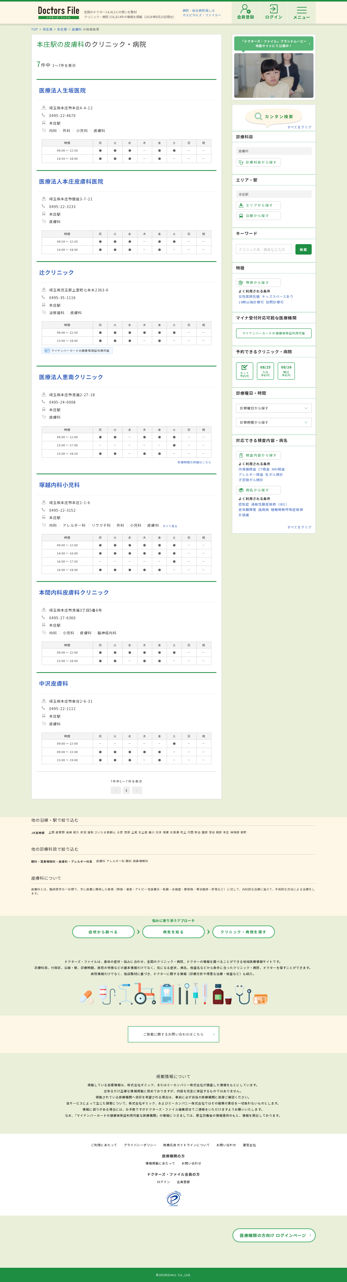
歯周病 (263, 509)
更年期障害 (247, 509)
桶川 (152, 832)
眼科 (129, 861)
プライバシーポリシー (140, 1145)
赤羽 (83, 832)
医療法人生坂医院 (62, 90)
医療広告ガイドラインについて (186, 1145)
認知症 (244, 504)
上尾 (134, 832)
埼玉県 (48, 29)
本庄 (226, 832)
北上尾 (143, 832)
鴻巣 (166, 832)
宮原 (127, 832)
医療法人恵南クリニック (71, 377)
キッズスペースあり (277, 296)
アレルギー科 (115, 861)
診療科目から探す (261, 162)
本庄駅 (62, 29)
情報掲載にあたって (160, 1163)
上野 (52, 832)
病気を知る (173, 931)
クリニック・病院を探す (243, 931)
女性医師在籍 (249, 296)
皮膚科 (77, 29)
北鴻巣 (174, 832)
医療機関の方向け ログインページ (273, 1235)
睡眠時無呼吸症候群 (287, 509)
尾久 (76, 832)
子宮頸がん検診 (251, 479)
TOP (34, 29)
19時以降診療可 (251, 302)
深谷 (212, 832)
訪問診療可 (275, 302)
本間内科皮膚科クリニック (74, 592)
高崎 (69, 832)
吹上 (183, 832)
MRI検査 (278, 469)
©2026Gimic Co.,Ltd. (173, 1275)
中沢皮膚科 (53, 683)
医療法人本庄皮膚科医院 (71, 181)
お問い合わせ (226, 1145)
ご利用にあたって (104, 1145)
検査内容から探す (261, 455)
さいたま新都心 (105, 832)
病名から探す (257, 490)
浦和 (90, 832)
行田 (190, 832)
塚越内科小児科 (59, 485)
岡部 (219, 832)
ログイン (163, 1182)
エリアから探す (259, 205)
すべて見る (170, 526)
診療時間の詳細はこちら (194, 462)
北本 (159, 832)
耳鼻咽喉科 (140, 861)
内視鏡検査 (247, 469)
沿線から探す (257, 215)
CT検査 (264, 469)
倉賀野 (60, 832)
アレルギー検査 (251, 474)
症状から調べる (103, 931)
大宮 (120, 832)
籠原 (205, 832)
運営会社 (249, 1145)
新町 (244, 832)
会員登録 (183, 1182)
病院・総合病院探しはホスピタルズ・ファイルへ (202, 12)
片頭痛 (244, 514)
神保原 (235, 832)
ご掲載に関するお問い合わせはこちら (173, 1034)
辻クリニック (56, 272)
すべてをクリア (299, 127)
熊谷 (198, 832)
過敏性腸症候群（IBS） (270, 504)
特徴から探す (257, 282)
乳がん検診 (274, 474)
